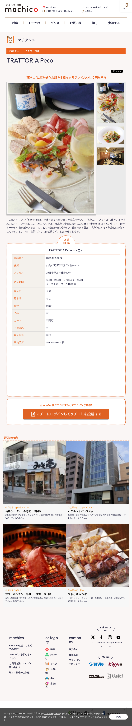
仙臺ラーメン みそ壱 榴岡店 (23, 511)
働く (95, 22)
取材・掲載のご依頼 (19, 672)
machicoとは (51, 7)
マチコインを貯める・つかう (96, 7)
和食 (19, 590)
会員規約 (73, 654)
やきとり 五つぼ (77, 594)
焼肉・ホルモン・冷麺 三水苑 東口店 (28, 594)
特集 (15, 22)
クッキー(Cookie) (52, 713)
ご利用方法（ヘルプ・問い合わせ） (60, 11)
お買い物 (75, 22)
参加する (114, 22)
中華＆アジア (23, 507)
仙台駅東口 (10, 507)
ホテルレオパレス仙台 (81, 511)
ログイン (126, 9)
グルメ (55, 22)
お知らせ (88, 11)
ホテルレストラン (88, 507)
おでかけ (34, 22)
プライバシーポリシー (80, 716)
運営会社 (73, 649)
